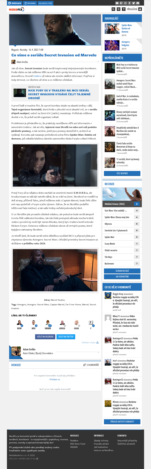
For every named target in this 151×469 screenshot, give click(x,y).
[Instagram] (125, 3)
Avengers (21, 304)
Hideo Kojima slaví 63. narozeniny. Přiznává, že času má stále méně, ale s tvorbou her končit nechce (125, 322)
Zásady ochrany (101, 440)
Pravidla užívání (101, 443)
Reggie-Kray (118, 294)
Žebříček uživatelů (126, 443)
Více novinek (122, 173)
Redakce (74, 440)
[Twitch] (121, 3)
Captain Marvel (57, 304)
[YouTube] (117, 3)
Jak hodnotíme (122, 276)
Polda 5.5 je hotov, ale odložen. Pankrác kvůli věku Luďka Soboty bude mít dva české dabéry (125, 345)
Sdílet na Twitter (65, 336)
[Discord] (138, 3)
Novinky (23, 50)
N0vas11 (116, 316)
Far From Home (73, 304)
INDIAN (74, 446)
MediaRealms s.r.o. (18, 455)
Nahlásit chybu (89, 342)
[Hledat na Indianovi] (113, 9)
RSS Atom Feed (77, 443)
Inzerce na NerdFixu (103, 450)
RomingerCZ (118, 338)
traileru (37, 76)
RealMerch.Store (45, 3)
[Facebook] (129, 3)
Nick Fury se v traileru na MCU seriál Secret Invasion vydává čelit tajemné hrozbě (59, 94)
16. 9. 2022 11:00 (36, 50)
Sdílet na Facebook (45, 336)
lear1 (115, 360)
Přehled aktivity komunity (122, 421)
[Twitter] (134, 3)
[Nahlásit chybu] (37, 458)
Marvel (85, 304)
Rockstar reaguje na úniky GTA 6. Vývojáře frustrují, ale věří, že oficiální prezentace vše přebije (126, 302)
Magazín (15, 50)
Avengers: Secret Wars (38, 304)
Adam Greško (22, 62)
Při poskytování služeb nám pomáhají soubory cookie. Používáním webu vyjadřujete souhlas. (34, 449)
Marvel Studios (58, 299)
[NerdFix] (16, 9)
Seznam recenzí (122, 271)
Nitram (116, 402)
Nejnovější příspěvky (127, 440)
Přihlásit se (55, 379)
